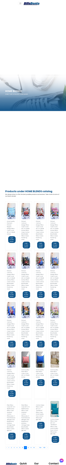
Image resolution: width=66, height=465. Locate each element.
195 (44, 448)
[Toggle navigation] (20, 3)
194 (40, 448)
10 (34, 448)
